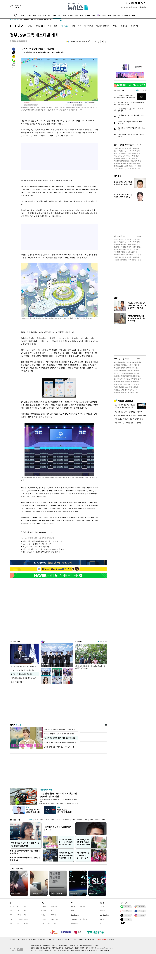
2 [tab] (101, 641)
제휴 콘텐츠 (126, 15)
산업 (49, 15)
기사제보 (66, 940)
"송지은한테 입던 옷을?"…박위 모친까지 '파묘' (59, 738)
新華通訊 (102, 911)
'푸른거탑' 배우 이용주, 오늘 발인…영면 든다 (58, 828)
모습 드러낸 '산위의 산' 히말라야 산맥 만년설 (25, 670)
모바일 (30, 26)
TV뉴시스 (116, 15)
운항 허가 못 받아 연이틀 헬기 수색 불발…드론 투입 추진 (58, 800)
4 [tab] (106, 641)
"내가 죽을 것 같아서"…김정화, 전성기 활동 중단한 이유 (25, 844)
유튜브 (127, 911)
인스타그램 (141, 915)
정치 (29, 15)
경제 (39, 15)
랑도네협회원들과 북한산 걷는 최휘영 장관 (24, 666)
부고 (49, 923)
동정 (55, 923)
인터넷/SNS (40, 26)
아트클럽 (43, 911)
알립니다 (111, 940)
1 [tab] (98, 641)
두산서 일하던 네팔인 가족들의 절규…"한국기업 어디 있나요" (83, 855)
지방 (76, 15)
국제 (34, 15)
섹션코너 (43, 919)
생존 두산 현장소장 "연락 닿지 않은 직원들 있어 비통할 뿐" (25, 852)
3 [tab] (103, 641)
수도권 (70, 15)
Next (77, 810)
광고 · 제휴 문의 (22, 940)
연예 (93, 15)
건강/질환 (124, 26)
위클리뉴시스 (142, 7)
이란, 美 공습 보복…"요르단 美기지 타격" (65, 812)
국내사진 (73, 907)
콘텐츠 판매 (41, 940)
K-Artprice (124, 7)
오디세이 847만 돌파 (17, 682)
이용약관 (73, 940)
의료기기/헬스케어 (103, 26)
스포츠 (87, 15)
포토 (109, 15)
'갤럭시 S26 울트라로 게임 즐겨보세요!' (23, 678)
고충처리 (58, 940)
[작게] (101, 41)
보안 (55, 26)
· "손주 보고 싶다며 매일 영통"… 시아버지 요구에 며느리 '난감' (130, 423)
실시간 (23, 15)
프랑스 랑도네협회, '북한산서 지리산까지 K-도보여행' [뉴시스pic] (90, 667)
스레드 (127, 919)
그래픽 (72, 911)
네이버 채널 (127, 907)
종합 (30, 819)
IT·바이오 (57, 15)
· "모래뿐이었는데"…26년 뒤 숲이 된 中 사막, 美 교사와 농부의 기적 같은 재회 (130, 412)
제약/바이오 (88, 26)
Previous (11, 810)
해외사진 (82, 907)
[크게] (105, 41)
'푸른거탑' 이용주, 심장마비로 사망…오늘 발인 (59, 729)
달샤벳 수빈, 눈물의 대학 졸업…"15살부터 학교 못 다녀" (60, 747)
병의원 (115, 26)
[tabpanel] (91, 657)
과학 (79, 26)
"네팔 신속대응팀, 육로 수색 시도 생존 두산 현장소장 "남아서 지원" (58, 795)
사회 (64, 15)
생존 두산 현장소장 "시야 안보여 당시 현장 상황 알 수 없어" (25, 859)
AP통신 (102, 907)
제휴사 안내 (32, 940)
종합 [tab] (144, 90)
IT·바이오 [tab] (137, 90)
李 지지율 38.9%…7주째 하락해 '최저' (33, 810)
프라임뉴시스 (133, 7)
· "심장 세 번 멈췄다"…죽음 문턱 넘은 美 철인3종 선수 (130, 419)
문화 (81, 15)
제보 (133, 15)
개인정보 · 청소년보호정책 (86, 940)
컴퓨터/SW (64, 26)
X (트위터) (127, 915)
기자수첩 (117, 175)
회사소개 (12, 940)
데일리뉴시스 (54, 919)
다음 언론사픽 (141, 907)
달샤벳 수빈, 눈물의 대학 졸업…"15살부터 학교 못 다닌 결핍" (83, 842)
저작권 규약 (50, 940)
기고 (52, 911)
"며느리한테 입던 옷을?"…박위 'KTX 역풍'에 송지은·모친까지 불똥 (66, 842)
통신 (49, 26)
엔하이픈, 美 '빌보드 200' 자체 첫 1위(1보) (28, 20)
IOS (101, 923)
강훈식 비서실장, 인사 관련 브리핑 (21, 674)
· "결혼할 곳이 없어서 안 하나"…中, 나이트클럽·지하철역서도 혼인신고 (130, 415)
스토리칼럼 (54, 907)
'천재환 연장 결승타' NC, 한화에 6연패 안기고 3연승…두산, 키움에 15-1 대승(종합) (66, 855)
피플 (116, 298)
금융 (44, 15)
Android (102, 919)
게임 (73, 26)
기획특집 (53, 915)
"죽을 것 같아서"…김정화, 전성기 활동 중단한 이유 (60, 734)
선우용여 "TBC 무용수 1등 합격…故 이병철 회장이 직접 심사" (60, 742)
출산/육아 (134, 26)
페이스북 (141, 911)
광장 (104, 15)
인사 (42, 923)
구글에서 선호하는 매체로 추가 (79, 42)
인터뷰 (43, 915)
